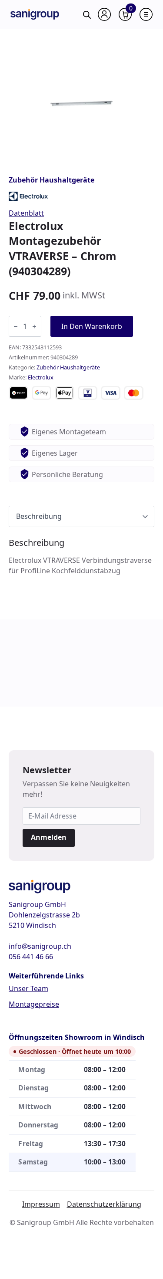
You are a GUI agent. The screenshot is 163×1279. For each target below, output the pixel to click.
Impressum (41, 1204)
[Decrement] (15, 326)
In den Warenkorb (91, 326)
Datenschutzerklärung (104, 1204)
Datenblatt (26, 213)
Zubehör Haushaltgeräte (51, 180)
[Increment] (34, 326)
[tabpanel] (81, 557)
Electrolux (40, 377)
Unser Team (28, 988)
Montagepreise (34, 1004)
